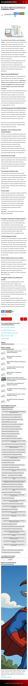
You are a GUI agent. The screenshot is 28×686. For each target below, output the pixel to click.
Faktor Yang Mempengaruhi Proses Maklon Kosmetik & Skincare (14, 470)
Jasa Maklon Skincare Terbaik (8, 330)
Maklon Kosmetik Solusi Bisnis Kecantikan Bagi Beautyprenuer (14, 495)
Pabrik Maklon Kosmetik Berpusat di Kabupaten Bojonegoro (15, 384)
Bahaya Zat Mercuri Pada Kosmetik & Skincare (12, 429)
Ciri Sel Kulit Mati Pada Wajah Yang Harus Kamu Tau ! (13, 464)
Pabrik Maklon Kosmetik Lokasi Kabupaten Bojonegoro (14, 351)
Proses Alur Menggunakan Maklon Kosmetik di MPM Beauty (14, 535)
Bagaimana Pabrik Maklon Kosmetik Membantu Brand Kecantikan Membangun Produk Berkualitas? (17, 379)
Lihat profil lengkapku (6, 677)
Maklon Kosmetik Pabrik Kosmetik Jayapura (11, 492)
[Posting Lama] (21, 319)
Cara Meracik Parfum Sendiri (8, 462)
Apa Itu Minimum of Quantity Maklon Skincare (12, 417)
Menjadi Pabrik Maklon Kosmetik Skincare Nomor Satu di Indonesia (14, 512)
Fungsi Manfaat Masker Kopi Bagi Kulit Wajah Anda (13, 473)
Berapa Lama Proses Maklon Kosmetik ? (10, 433)
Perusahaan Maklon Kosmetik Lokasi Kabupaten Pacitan (15, 367)
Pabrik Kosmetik (5, 338)
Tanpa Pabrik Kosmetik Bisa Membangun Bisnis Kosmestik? (13, 545)
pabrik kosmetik (5, 518)
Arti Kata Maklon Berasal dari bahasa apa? (11, 426)
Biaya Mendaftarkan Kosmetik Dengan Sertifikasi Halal (13, 444)
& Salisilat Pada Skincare (7, 409)
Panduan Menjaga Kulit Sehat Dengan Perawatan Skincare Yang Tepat (14, 521)
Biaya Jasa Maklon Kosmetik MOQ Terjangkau (12, 438)
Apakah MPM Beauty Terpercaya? (9, 421)
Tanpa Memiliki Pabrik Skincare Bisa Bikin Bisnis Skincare (14, 542)
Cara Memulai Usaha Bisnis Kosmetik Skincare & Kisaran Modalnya (13, 457)
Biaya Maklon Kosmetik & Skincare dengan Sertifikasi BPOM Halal (13, 441)
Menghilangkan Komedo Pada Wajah (9, 509)
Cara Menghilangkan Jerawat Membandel (11, 460)
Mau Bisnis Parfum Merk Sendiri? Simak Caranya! (12, 503)
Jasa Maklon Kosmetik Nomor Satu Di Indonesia (12, 484)
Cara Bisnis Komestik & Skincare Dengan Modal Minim (13, 449)
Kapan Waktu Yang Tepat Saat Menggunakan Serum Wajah (13, 490)
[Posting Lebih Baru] (25, 319)
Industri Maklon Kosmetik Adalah (15, 475)
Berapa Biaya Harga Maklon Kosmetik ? (10, 431)
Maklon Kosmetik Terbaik (7, 335)
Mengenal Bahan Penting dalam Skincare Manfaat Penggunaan (14, 507)
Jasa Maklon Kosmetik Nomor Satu (9, 333)
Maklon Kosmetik (20, 683)
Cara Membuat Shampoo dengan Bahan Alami (12, 454)
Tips (18, 314)
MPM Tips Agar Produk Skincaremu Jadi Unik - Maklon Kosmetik (13, 516)
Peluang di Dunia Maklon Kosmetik (9, 524)
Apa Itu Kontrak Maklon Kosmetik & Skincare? (11, 414)
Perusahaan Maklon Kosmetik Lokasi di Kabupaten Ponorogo (16, 394)
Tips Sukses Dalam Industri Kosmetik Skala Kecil (12, 550)
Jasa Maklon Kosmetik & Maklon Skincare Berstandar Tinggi (13, 478)
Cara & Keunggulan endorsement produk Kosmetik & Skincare (14, 447)
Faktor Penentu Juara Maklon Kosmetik (10, 467)
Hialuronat (4, 475)
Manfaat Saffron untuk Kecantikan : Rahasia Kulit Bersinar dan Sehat (14, 501)
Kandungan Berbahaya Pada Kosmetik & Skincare (12, 486)
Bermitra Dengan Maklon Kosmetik (9, 436)
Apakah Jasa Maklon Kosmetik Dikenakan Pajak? (12, 419)
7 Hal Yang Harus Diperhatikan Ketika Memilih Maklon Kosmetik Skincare (13, 412)
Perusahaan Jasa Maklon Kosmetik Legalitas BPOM (13, 526)
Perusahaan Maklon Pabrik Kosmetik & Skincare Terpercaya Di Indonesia (13, 532)
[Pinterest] (20, 13)
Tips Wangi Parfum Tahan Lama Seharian (11, 552)
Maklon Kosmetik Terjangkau (8, 327)
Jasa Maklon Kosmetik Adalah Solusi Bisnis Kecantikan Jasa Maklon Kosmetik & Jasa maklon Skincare (14, 481)
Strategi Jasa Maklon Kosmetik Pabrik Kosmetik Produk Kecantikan (13, 538)
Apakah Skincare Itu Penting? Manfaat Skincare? (12, 424)
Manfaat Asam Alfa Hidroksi (8, 498)
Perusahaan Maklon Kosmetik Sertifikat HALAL (12, 528)
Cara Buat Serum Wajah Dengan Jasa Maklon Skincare (13, 452)
